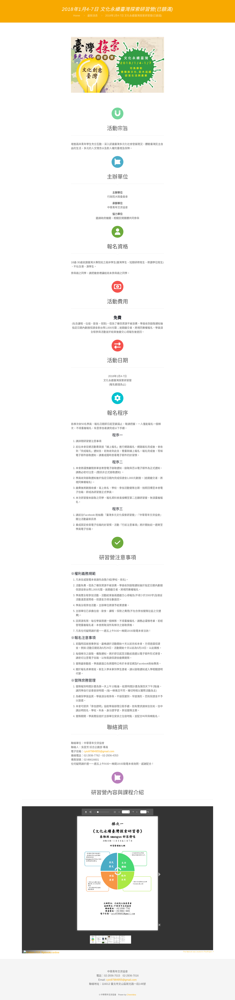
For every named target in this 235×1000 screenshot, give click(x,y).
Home (76, 15)
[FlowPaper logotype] (41, 952)
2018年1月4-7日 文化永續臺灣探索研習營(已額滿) (133, 15)
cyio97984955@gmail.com (99, 751)
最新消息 (92, 15)
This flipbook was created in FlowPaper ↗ (198, 952)
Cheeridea (131, 995)
